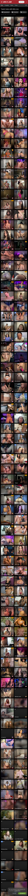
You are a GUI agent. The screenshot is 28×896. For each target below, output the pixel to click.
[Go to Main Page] (8, 1)
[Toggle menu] (1, 2)
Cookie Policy (17, 890)
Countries (16, 12)
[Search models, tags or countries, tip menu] (26, 5)
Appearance (6, 12)
